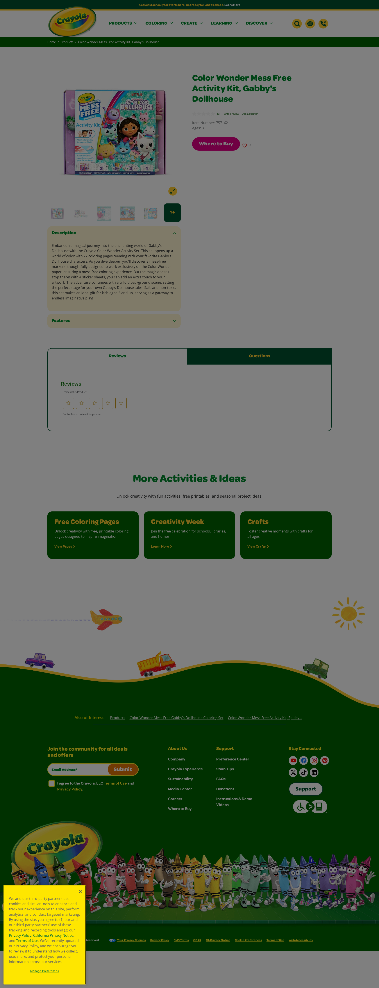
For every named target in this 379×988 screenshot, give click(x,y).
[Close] (80, 891)
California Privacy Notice (53, 935)
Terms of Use (27, 940)
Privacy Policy (20, 935)
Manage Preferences (44, 971)
